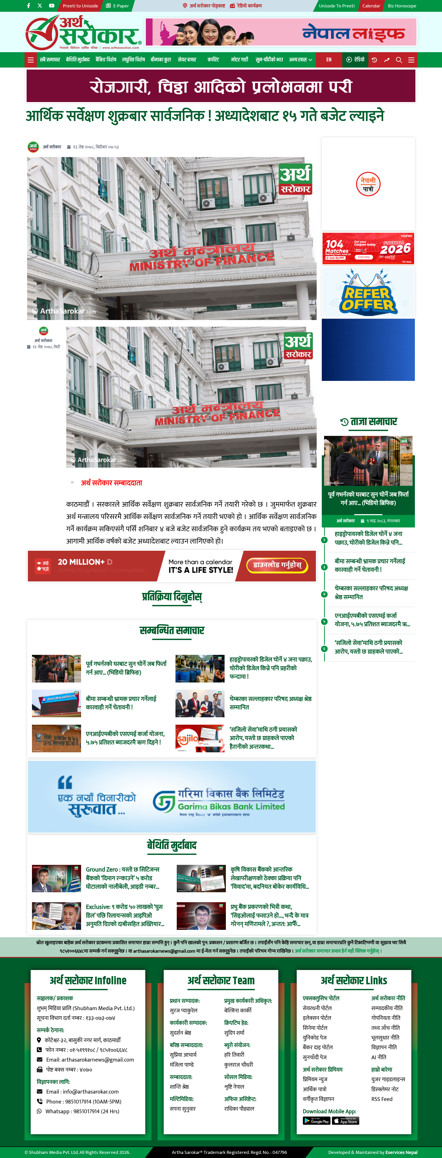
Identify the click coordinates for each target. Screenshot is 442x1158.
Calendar (371, 6)
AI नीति (378, 1057)
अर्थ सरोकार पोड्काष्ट (207, 6)
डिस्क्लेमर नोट (385, 1089)
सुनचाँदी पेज (315, 1057)
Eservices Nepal (401, 1152)
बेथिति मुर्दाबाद (78, 60)
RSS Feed (382, 1099)
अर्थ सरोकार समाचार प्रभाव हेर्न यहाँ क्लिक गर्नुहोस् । (338, 951)
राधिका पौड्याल (239, 1109)
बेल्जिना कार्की (237, 1010)
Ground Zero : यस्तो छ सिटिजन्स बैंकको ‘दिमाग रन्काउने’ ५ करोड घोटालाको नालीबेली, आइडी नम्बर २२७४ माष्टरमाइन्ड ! (122, 879)
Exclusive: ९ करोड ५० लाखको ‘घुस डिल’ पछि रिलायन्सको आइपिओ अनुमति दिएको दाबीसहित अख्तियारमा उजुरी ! (126, 916)
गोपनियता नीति (385, 1018)
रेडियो (359, 60)
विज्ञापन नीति (384, 1047)
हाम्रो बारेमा (381, 1069)
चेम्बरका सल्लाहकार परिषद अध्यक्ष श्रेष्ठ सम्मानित (271, 703)
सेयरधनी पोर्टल (317, 1008)
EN (329, 60)
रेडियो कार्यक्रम (249, 6)
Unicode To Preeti (337, 6)
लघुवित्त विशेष (133, 60)
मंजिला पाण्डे (182, 1065)
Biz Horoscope (402, 6)
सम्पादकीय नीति (387, 1008)
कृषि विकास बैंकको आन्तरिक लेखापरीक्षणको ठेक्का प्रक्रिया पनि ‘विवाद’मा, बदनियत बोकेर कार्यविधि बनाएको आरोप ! (268, 879)
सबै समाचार (50, 60)
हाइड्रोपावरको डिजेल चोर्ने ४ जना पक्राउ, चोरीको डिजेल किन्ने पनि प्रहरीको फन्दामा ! (271, 668)
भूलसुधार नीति (385, 1037)
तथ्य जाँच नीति (385, 1028)
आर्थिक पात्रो (314, 1089)
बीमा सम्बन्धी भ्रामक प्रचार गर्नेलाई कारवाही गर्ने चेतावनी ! (121, 703)
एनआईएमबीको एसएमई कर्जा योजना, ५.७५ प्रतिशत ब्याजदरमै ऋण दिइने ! (125, 738)
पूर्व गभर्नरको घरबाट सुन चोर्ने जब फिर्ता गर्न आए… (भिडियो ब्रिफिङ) (126, 668)
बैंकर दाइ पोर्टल (318, 1047)
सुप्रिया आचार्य (183, 1055)
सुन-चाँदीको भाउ (269, 60)
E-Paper (121, 6)
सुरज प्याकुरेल (183, 1010)
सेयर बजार (187, 60)
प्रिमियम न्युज (315, 1079)
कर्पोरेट (213, 60)
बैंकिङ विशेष (106, 60)
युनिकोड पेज (315, 1037)
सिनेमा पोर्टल (315, 1028)
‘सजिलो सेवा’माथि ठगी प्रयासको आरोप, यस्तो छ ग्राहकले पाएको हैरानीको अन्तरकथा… (263, 739)
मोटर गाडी (239, 60)
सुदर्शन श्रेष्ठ (180, 1033)
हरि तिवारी (234, 1055)
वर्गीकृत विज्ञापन (318, 1099)
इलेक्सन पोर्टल (317, 1018)
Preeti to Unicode (80, 6)
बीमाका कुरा (161, 60)
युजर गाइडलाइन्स (388, 1079)
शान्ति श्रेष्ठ (179, 1087)
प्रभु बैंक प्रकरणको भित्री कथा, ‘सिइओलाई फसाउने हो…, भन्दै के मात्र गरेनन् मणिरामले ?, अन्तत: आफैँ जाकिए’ (269, 916)
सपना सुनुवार (183, 1109)
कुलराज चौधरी (238, 1065)
